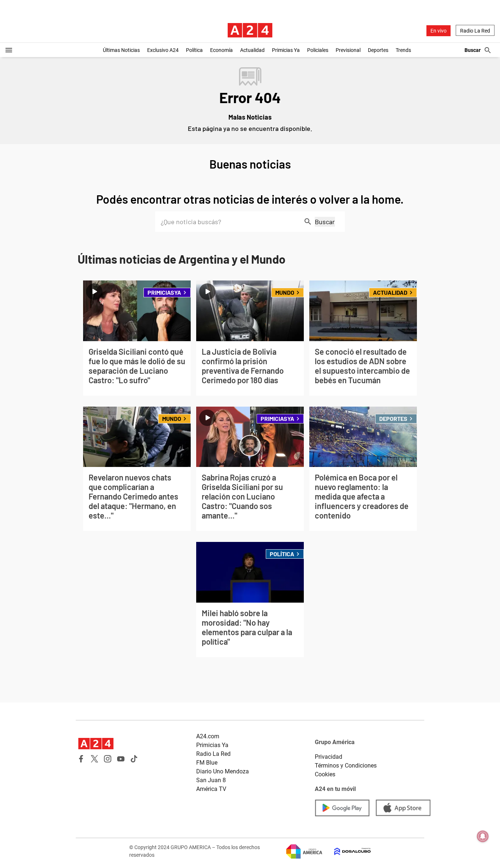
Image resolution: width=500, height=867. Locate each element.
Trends (403, 50)
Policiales (317, 50)
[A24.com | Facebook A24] (81, 758)
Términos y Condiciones (346, 765)
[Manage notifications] (483, 836)
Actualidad (252, 50)
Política (194, 50)
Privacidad (328, 756)
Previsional (348, 50)
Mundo (284, 292)
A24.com (207, 736)
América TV (211, 788)
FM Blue (206, 762)
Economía (221, 50)
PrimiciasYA (164, 292)
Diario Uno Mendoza (222, 771)
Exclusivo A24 (163, 50)
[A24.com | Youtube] (120, 758)
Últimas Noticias (121, 50)
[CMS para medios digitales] (346, 851)
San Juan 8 (211, 780)
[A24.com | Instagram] (107, 758)
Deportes (378, 50)
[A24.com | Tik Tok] (134, 758)
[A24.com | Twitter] (94, 758)
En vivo (438, 31)
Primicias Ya (286, 50)
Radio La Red (475, 31)
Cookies (325, 774)
